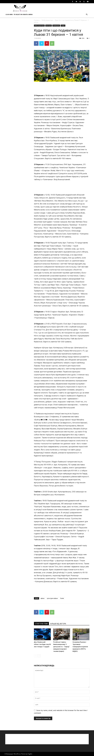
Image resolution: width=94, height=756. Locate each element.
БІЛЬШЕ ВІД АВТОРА (58, 624)
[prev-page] (35, 655)
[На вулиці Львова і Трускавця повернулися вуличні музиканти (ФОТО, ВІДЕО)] (81, 634)
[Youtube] (87, 1)
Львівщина (56, 25)
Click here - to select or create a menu (19, 14)
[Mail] (76, 1)
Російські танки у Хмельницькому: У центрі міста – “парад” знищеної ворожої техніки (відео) (61, 646)
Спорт (63, 25)
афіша (42, 598)
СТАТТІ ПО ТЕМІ (41, 624)
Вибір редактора (47, 20)
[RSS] (80, 1)
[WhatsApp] (52, 43)
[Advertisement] (62, 8)
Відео (55, 639)
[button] (86, 14)
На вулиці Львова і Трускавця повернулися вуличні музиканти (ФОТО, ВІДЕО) (80, 646)
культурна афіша (52, 598)
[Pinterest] (46, 43)
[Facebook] (72, 1)
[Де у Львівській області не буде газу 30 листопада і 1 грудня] (42, 634)
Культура (48, 25)
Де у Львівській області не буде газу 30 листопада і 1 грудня (42, 644)
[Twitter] (84, 1)
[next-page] (39, 655)
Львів (62, 598)
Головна (37, 20)
